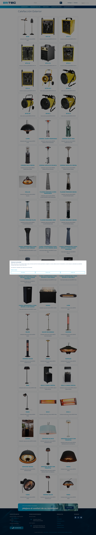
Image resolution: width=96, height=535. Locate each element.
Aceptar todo (73, 272)
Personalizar (23, 272)
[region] (48, 267)
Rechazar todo (48, 272)
